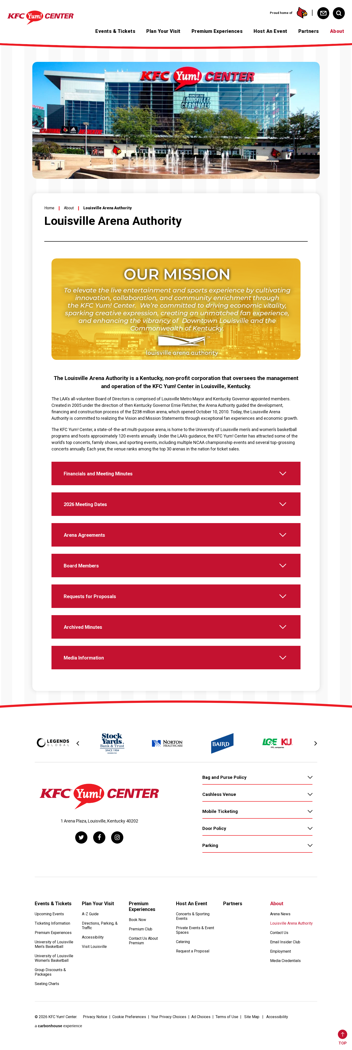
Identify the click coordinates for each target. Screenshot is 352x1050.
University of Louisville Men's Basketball (54, 944)
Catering (183, 941)
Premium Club (140, 929)
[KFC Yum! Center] (49, 18)
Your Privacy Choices (168, 1017)
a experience (58, 1026)
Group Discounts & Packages (50, 972)
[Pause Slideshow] (294, 265)
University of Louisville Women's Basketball (54, 958)
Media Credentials (285, 960)
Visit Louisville (94, 946)
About (337, 31)
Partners (308, 31)
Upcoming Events (49, 914)
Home (49, 208)
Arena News (280, 914)
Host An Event (270, 31)
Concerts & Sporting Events (193, 916)
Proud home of (281, 13)
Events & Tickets (115, 31)
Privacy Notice (95, 1017)
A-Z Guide (90, 914)
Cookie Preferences (129, 1017)
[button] (78, 743)
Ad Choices (200, 1017)
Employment (280, 951)
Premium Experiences (217, 31)
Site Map (251, 1017)
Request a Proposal (192, 951)
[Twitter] (81, 837)
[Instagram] (117, 837)
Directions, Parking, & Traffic (100, 925)
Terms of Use (227, 1017)
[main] (176, 372)
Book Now (137, 919)
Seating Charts (47, 983)
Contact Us (279, 932)
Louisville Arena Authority (291, 923)
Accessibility (93, 937)
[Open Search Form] (339, 13)
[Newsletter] (323, 13)
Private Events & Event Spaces (195, 930)
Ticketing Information (52, 923)
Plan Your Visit (163, 31)
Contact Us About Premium (143, 940)
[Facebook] (99, 837)
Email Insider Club (285, 942)
